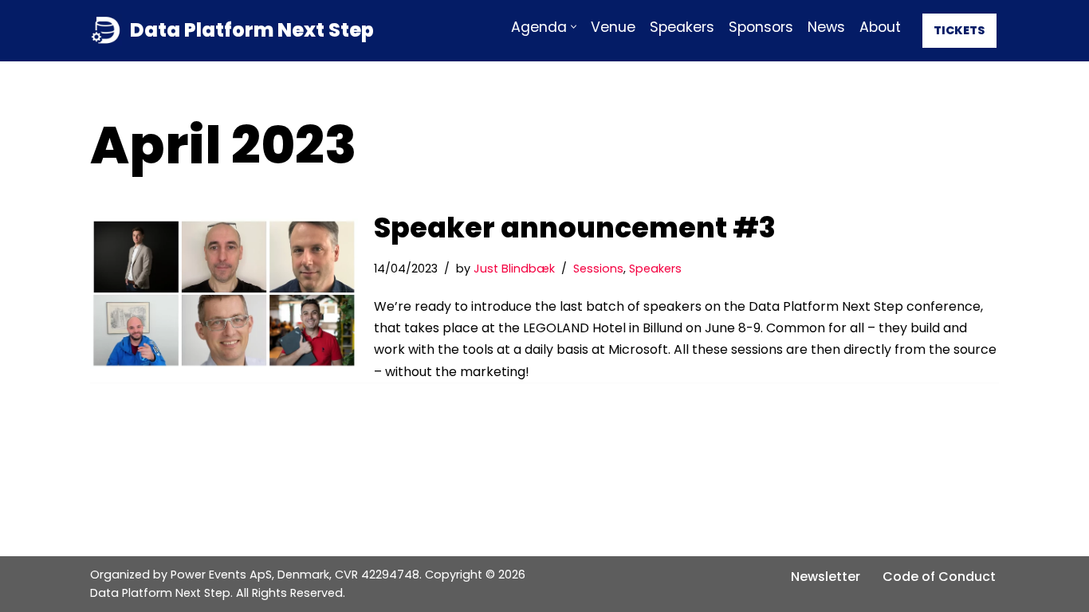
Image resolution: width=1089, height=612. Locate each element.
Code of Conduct (939, 576)
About (880, 27)
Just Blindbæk (514, 269)
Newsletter (825, 576)
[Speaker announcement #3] (224, 293)
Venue (613, 27)
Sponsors (761, 27)
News (826, 27)
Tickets (959, 30)
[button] (573, 26)
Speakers (682, 27)
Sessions (598, 269)
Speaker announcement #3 (575, 227)
